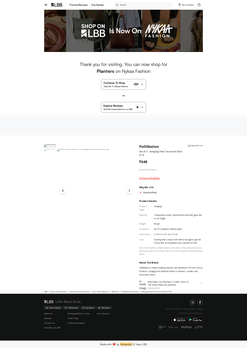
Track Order (73, 318)
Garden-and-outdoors (80, 292)
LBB (45, 292)
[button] (186, 5)
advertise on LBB (52, 327)
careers (48, 318)
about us (48, 313)
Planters (115, 292)
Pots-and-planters (101, 292)
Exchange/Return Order (79, 313)
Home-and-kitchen (58, 292)
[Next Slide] (129, 190)
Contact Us (49, 323)
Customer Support (76, 323)
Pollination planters (130, 292)
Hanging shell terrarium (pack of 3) (157, 292)
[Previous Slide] (62, 190)
